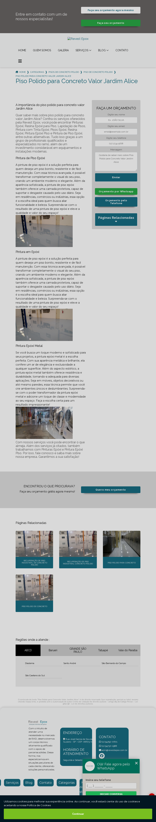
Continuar (78, 813)
